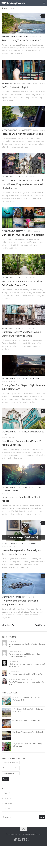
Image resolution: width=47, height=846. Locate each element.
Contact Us (7, 798)
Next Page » (40, 625)
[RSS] (19, 839)
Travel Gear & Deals (29, 544)
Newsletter (8, 804)
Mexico (24, 488)
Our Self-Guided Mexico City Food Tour (26, 721)
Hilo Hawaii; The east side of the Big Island (27, 732)
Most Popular (34, 488)
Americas (5, 37)
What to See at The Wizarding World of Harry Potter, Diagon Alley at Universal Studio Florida (22, 184)
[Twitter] (15, 839)
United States (22, 37)
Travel (13, 37)
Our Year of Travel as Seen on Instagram (23, 234)
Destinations (15, 83)
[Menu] (44, 3)
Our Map (7, 809)
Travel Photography (16, 231)
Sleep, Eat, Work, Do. (30, 432)
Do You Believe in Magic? (15, 87)
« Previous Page (9, 625)
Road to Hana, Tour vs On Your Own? (21, 40)
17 (43, 467)
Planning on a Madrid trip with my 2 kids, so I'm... (26, 674)
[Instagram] (27, 839)
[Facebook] (23, 839)
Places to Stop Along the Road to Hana (22, 133)
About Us (7, 793)
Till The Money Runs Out (13, 3)
